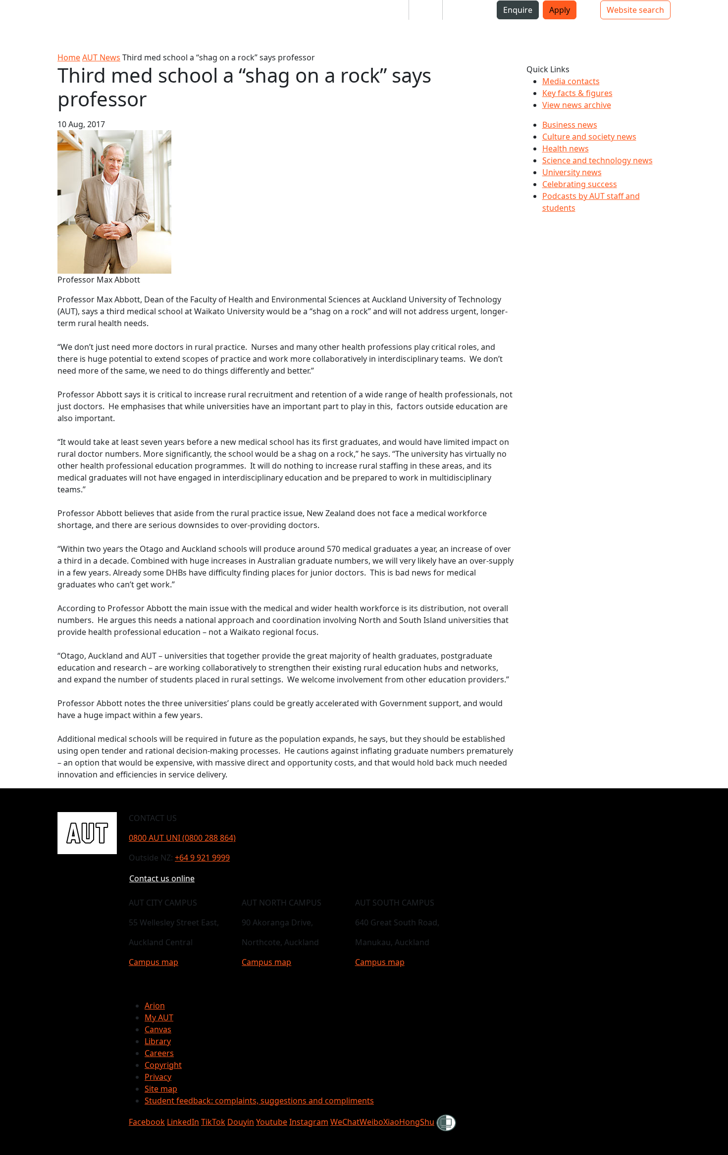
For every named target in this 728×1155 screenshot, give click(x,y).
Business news (569, 124)
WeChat (345, 1121)
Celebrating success (579, 184)
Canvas (158, 1029)
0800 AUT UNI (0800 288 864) (182, 837)
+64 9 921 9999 (202, 857)
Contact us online (162, 878)
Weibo (371, 1121)
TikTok (213, 1121)
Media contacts (571, 81)
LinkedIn (183, 1121)
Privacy (158, 1076)
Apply (559, 9)
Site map (161, 1088)
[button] (47, 14)
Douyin (240, 1121)
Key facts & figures (577, 93)
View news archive (576, 104)
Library (158, 1041)
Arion (155, 1005)
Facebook (147, 1121)
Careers (159, 1053)
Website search (635, 9)
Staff (425, 9)
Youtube (271, 1121)
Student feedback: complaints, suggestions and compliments (259, 1100)
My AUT (159, 1017)
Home (68, 57)
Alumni (464, 9)
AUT (15, 25)
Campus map (153, 962)
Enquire (517, 9)
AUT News (101, 57)
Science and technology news (597, 160)
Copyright (163, 1064)
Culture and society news (589, 136)
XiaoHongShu (408, 1121)
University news (572, 172)
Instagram (308, 1121)
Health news (565, 148)
